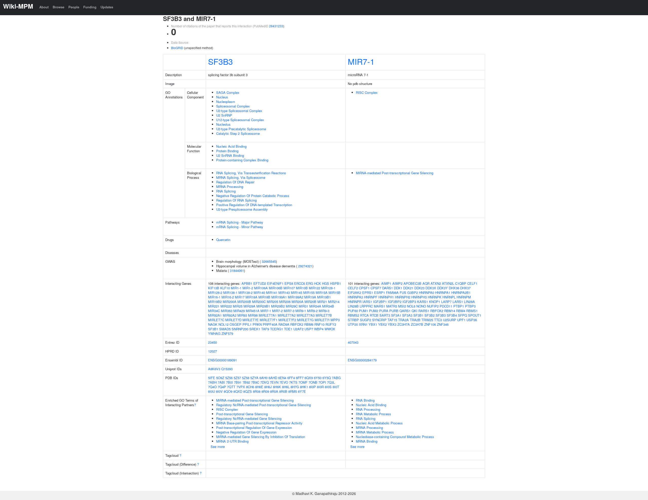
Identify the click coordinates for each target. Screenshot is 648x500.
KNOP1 (434, 301)
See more (218, 446)
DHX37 (465, 288)
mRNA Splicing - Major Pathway (239, 222)
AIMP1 (386, 283)
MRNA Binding (366, 441)
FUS (403, 292)
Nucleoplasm (225, 101)
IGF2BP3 (409, 301)
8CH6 (250, 386)
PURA (383, 310)
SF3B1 (213, 329)
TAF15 (392, 319)
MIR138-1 (230, 292)
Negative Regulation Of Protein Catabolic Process (252, 195)
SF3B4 (452, 315)
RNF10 (319, 324)
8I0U (211, 391)
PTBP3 (470, 306)
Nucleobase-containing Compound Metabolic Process (395, 436)
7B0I (229, 382)
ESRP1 (379, 292)
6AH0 (263, 377)
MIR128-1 (328, 288)
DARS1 (387, 288)
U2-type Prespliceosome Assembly (242, 209)
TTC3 (438, 319)
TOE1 (288, 329)
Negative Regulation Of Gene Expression (246, 432)
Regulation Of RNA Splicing (236, 200)
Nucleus (222, 97)
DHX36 (454, 288)
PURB (393, 310)
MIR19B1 (324, 297)
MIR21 (322, 301)
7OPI (322, 382)
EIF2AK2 (354, 292)
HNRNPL (449, 297)
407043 (353, 342)
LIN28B (353, 306)
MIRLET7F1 (268, 319)
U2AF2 (298, 329)
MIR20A (297, 301)
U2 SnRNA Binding (230, 155)
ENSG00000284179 (362, 360)
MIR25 (237, 306)
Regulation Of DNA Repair (235, 182)
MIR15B (334, 292)
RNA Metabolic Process (373, 413)
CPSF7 (376, 288)
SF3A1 (396, 315)
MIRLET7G (305, 319)
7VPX (240, 386)
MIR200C (259, 301)
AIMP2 (397, 283)
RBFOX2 (296, 324)
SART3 (384, 315)
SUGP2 (365, 319)
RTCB (374, 315)
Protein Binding (227, 150)
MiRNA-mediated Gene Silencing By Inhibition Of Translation (260, 436)
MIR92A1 (215, 315)
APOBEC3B (412, 283)
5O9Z (220, 377)
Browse (58, 7)
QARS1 (405, 310)
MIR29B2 (278, 306)
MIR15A (322, 292)
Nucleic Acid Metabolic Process (379, 423)
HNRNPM (464, 297)
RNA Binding (365, 400)
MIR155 (309, 292)
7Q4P (222, 386)
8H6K (277, 386)
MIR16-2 (227, 297)
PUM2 (373, 310)
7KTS (293, 382)
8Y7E (302, 391)
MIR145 (296, 292)
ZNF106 (430, 324)
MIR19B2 (215, 301)
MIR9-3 (324, 310)
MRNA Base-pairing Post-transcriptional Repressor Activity (259, 423)
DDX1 (398, 288)
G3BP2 (412, 292)
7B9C (255, 382)
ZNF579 (227, 333)
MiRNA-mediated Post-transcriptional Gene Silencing (394, 172)
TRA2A (403, 319)
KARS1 (422, 301)
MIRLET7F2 (287, 319)
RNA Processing (368, 409)
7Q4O (212, 386)
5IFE (211, 377)
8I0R (320, 386)
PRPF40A (270, 324)
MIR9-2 (312, 310)
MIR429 (239, 310)
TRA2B (415, 319)
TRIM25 (427, 319)
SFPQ (462, 315)
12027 (212, 351)
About (44, 7)
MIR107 (289, 288)
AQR (426, 283)
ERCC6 (299, 283)
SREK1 (254, 329)
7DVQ (264, 382)
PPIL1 (247, 324)
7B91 (237, 382)
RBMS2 (353, 315)
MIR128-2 (215, 292)
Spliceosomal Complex (233, 106)
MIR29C (292, 306)
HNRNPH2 (402, 297)
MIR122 (314, 288)
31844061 (237, 270)
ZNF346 (443, 324)
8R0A (274, 391)
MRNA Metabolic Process (375, 432)
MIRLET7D (233, 319)
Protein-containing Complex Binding (242, 160)
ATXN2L (448, 283)
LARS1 (458, 301)
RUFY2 (331, 324)
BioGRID (177, 48)
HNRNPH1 (386, 297)
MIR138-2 (245, 292)
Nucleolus (223, 124)
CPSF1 (364, 288)
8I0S (328, 386)
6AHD (273, 377)
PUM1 (363, 310)
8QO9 (228, 391)
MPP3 (335, 319)
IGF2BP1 (380, 301)
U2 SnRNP (224, 115)
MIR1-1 (236, 288)
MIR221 (213, 306)
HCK (317, 283)
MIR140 (259, 292)
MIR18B (264, 297)
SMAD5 (225, 329)
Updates (106, 7)
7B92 (246, 382)
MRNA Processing (229, 186)
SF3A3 (407, 315)
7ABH (212, 382)
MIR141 (271, 292)
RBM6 (308, 324)
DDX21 (408, 288)
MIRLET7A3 (306, 315)
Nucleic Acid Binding (231, 146)
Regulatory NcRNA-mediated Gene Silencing (248, 418)
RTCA (364, 315)
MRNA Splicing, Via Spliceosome (240, 177)
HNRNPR (354, 301)
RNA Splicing (226, 191)
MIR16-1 (214, 297)
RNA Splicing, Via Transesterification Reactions (251, 172)
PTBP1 (458, 306)
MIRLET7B (324, 315)
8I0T (336, 386)
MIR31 (303, 306)
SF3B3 (220, 61)
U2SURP (449, 319)
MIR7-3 (289, 310)
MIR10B (302, 288)
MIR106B (275, 288)
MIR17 (240, 297)
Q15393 (227, 368)
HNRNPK (434, 297)
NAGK (212, 324)
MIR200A (229, 301)
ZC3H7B (417, 324)
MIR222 (226, 306)
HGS (325, 283)
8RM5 (292, 391)
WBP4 (318, 329)
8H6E (259, 386)
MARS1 (379, 306)
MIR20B (310, 301)
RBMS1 (472, 310)
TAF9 (265, 329)
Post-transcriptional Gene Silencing (242, 413)
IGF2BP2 (394, 301)
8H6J (268, 386)
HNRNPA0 (426, 292)
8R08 (256, 391)
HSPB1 (335, 283)
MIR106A (261, 288)
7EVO (283, 382)
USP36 (472, 319)
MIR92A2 (229, 315)
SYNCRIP (379, 319)
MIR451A (252, 310)
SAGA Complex (227, 92)
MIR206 (285, 301)
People (73, 7)
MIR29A (249, 306)
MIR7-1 (361, 61)
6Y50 (317, 377)
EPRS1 (367, 292)
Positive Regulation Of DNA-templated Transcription (254, 204)
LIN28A (469, 301)
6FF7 (299, 377)
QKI (414, 310)
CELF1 (472, 283)
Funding (89, 7)
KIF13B (213, 288)
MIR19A (310, 297)
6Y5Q (326, 377)
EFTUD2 (259, 283)
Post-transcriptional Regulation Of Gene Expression (254, 427)
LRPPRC (366, 306)
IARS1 (367, 301)
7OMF (303, 382)
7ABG (336, 377)
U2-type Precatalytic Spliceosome (241, 128)
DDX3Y (442, 288)
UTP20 (353, 324)
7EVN (274, 382)
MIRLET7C (216, 319)
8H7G (295, 386)
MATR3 (391, 306)
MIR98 (253, 315)
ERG (309, 283)
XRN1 (363, 324)
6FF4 (291, 377)
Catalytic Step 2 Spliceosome (238, 133)
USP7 (309, 329)
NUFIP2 (433, 306)
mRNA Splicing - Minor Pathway (239, 226)
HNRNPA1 (442, 292)
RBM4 (460, 310)
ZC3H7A (403, 324)
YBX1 (373, 324)
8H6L (286, 386)
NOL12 (223, 324)
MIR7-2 (277, 310)
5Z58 (245, 377)
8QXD (237, 391)
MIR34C (214, 310)
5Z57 (237, 377)
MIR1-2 (247, 288)
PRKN (257, 324)
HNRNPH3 (419, 297)
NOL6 (411, 306)
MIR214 (333, 301)
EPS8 (289, 283)
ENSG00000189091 (222, 360)
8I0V (219, 391)
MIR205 (272, 301)
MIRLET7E (250, 319)
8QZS (247, 391)
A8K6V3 (214, 368)
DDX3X (431, 288)
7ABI (221, 382)
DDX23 (419, 288)
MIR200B (244, 301)
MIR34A (315, 306)
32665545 (269, 261)
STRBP (353, 319)
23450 (212, 342)
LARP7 (446, 301)
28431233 (276, 26)
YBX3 (392, 324)
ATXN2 (436, 283)
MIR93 (242, 315)
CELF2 (353, 288)
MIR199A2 (295, 297)
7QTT (231, 386)
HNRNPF (370, 297)
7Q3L (331, 382)
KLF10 (225, 288)
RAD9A (283, 324)
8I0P (312, 386)
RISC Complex (367, 92)
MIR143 (284, 292)
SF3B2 (429, 315)
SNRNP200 (240, 329)
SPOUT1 (474, 315)
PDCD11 (446, 306)
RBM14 (449, 310)
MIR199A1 (279, 297)
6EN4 (282, 377)
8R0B (283, 391)
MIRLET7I (322, 319)
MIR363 (226, 310)
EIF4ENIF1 (275, 283)
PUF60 (353, 310)
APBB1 (246, 283)
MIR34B (328, 306)
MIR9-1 (300, 310)
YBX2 (382, 324)
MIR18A (251, 297)
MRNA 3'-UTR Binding (232, 441)
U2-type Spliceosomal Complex (239, 110)
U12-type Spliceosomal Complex (240, 119)
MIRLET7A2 (287, 315)
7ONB (313, 382)
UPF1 (461, 319)
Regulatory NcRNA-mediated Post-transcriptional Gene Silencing (263, 404)
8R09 (265, 391)
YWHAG (214, 333)
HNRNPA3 (355, 297)
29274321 (305, 266)
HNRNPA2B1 (461, 292)
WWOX (330, 329)
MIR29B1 (263, 306)
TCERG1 (276, 329)
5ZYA (254, 377)
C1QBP (460, 283)
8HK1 (304, 386)
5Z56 (229, 377)
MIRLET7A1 (268, 315)
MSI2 (402, 306)
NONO (421, 306)
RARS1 (423, 310)
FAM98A (392, 292)
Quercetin (223, 239)
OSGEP (235, 324)
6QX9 (309, 377)
